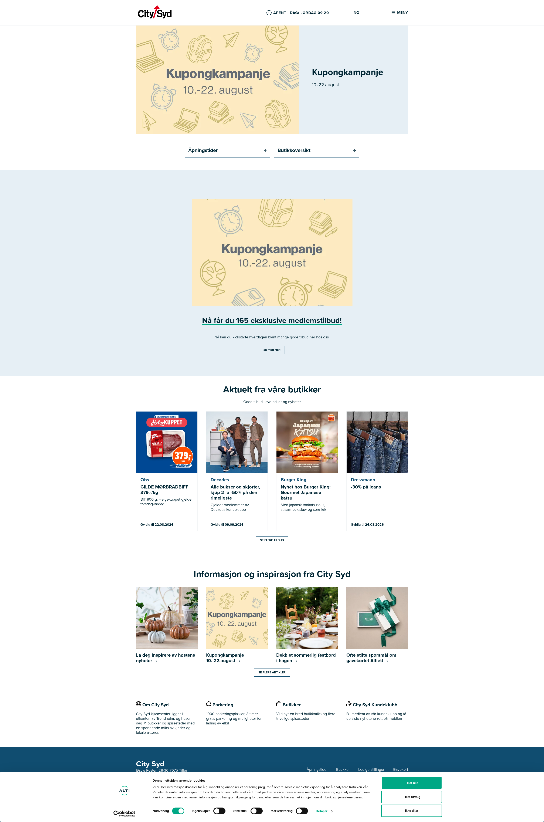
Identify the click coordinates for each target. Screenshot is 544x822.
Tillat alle (411, 783)
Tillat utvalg (411, 797)
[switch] (219, 811)
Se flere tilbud (272, 540)
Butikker (343, 769)
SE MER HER (272, 350)
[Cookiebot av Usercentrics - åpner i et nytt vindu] (124, 814)
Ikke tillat (411, 810)
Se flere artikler (272, 672)
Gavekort (400, 769)
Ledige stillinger (371, 769)
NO (356, 13)
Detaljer (321, 811)
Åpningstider (317, 769)
